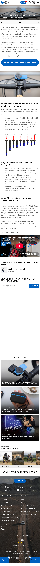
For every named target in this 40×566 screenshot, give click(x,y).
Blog (22, 502)
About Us (24, 499)
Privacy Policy (6, 508)
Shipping (4, 524)
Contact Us (5, 502)
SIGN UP (34, 286)
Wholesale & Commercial (30, 511)
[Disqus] (20, 322)
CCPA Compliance (7, 514)
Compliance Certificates (10, 518)
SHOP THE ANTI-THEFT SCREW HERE (20, 62)
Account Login (6, 505)
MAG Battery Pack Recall (8, 528)
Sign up (4, 560)
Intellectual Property (28, 505)
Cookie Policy (6, 511)
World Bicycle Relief (28, 508)
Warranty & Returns (8, 521)
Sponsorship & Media (28, 514)
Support (4, 499)
